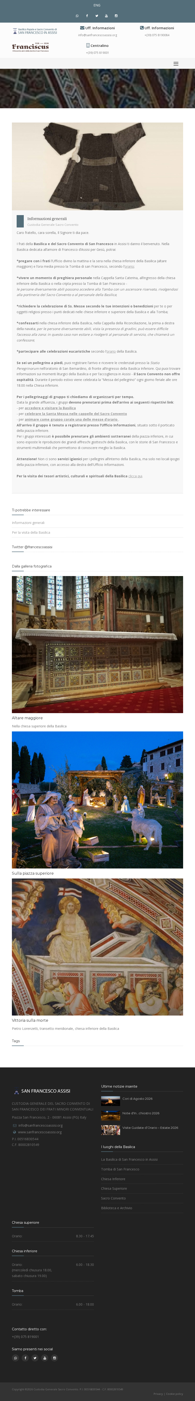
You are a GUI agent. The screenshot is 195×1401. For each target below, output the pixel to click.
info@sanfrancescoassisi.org (97, 35)
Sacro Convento (113, 1198)
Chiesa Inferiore (113, 1179)
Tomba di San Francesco (120, 1169)
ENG (96, 5)
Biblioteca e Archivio (116, 1208)
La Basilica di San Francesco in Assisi (129, 1159)
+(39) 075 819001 (97, 53)
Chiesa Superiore (114, 1188)
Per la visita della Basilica (31, 532)
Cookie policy (174, 1394)
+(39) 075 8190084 (157, 35)
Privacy (158, 1394)
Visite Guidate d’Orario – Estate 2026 (150, 1128)
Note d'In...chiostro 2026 (140, 1113)
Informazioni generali (28, 522)
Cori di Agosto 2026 (137, 1098)
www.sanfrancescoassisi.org (40, 1132)
